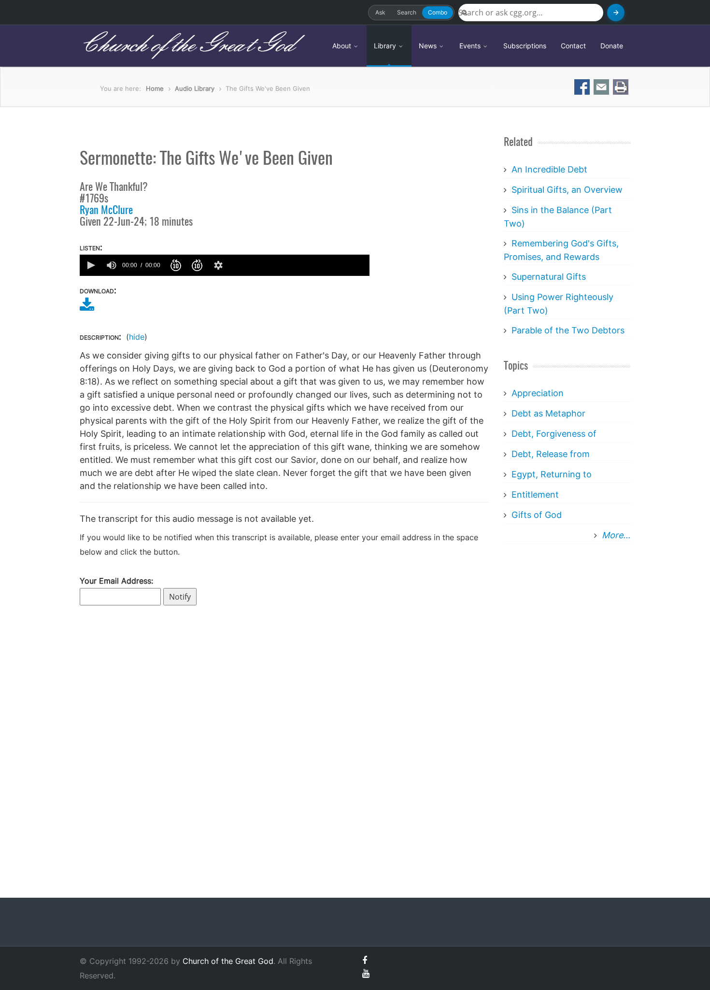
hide (136, 337)
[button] (90, 265)
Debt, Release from (550, 454)
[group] (111, 265)
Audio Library (194, 88)
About (342, 46)
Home (155, 88)
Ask (380, 12)
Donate (611, 46)
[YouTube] (365, 973)
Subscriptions (524, 46)
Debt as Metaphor (548, 413)
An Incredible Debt (549, 169)
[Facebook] (364, 960)
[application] (224, 265)
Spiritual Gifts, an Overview (567, 190)
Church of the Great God (187, 45)
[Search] (616, 12)
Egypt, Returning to (551, 474)
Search (406, 12)
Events (471, 46)
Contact (573, 46)
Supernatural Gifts (548, 277)
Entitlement (535, 494)
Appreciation (537, 393)
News (429, 46)
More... (616, 535)
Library (386, 46)
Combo (437, 12)
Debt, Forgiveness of (553, 434)
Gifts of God (536, 515)
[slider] (298, 265)
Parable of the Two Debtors (568, 330)
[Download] (87, 308)
